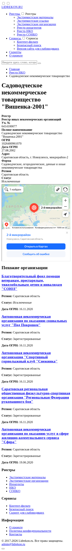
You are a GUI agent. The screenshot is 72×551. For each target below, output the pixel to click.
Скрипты (15, 52)
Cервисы (15, 38)
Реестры (15, 13)
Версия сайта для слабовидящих (38, 48)
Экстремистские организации (36, 24)
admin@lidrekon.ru (13, 544)
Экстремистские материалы (35, 17)
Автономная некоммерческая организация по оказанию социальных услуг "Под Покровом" (34, 321)
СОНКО (14, 491)
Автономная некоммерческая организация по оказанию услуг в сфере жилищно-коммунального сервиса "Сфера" (35, 435)
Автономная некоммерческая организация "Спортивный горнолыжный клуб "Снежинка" (30, 357)
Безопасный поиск (29, 45)
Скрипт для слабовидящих (26, 512)
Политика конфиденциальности (30, 530)
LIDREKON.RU (12, 7)
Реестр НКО (25, 31)
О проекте (16, 55)
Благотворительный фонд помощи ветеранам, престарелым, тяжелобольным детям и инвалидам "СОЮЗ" (32, 282)
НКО (12, 487)
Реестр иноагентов (29, 27)
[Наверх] (3, 548)
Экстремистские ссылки (33, 20)
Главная (14, 69)
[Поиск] (39, 63)
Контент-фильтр (27, 41)
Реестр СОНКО (27, 34)
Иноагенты (16, 484)
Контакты (15, 534)
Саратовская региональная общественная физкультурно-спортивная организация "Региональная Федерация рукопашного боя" (36, 395)
